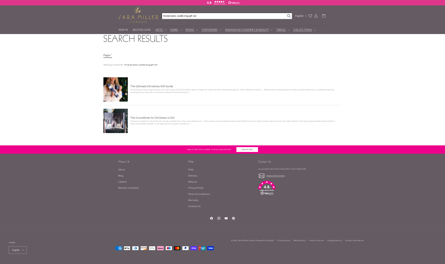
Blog (120, 175)
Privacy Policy (195, 187)
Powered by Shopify (265, 240)
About (121, 169)
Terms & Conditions (199, 194)
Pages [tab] (107, 55)
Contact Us (194, 206)
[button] (222, 2)
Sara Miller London (247, 240)
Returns (192, 181)
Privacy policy (283, 240)
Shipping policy (334, 240)
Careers (122, 181)
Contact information (354, 240)
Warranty (193, 200)
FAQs (191, 169)
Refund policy (300, 240)
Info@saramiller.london (275, 176)
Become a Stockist (128, 187)
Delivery (192, 175)
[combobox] (227, 16)
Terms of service (316, 240)
